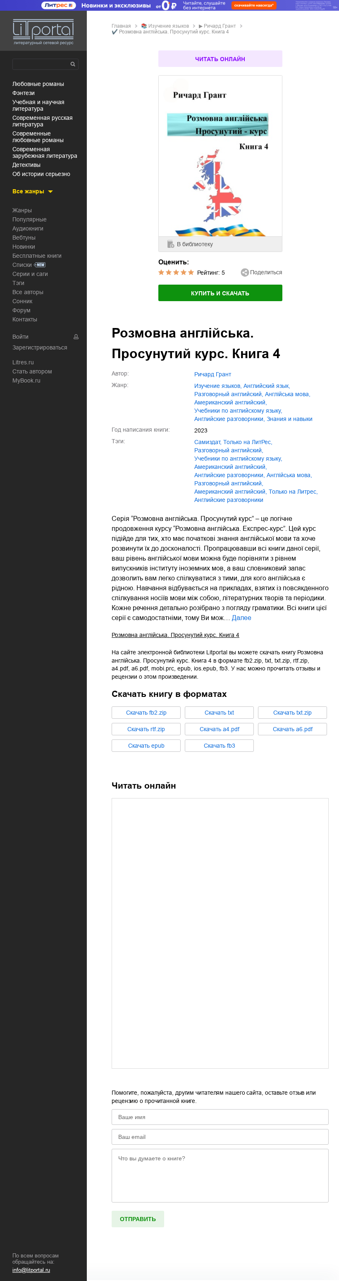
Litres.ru (23, 362)
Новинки (23, 246)
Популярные (29, 219)
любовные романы (38, 84)
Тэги (18, 283)
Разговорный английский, (228, 483)
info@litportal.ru (31, 1270)
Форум (21, 310)
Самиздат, (208, 442)
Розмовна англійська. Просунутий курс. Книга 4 (175, 635)
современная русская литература (42, 121)
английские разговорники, (229, 419)
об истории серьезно (41, 174)
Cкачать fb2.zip (146, 712)
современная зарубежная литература (44, 152)
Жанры (22, 210)
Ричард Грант (220, 26)
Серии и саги (30, 274)
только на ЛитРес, (247, 442)
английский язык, (267, 386)
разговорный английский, (228, 394)
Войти (20, 336)
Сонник (22, 301)
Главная (121, 26)
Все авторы (27, 292)
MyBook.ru (26, 380)
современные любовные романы (38, 136)
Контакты (24, 319)
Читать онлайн (220, 59)
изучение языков (168, 26)
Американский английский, (230, 491)
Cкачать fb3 (219, 745)
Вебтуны (24, 237)
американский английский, (230, 402)
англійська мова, (287, 394)
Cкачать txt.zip (292, 712)
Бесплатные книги (37, 255)
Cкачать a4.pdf (219, 729)
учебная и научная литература (38, 105)
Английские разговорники (228, 500)
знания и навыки (290, 419)
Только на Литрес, (293, 491)
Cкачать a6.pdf (293, 729)
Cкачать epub (146, 745)
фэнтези (23, 93)
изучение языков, (218, 386)
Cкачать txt (219, 712)
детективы (26, 165)
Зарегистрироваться (39, 347)
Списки (22, 264)
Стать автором (32, 371)
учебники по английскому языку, (238, 410)
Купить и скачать (220, 293)
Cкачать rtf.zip (146, 729)
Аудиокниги (27, 228)
